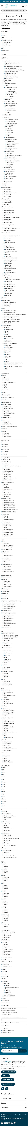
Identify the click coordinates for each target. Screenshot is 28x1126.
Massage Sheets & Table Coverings (12, 217)
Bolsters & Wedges (9, 126)
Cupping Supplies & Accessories (12, 63)
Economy (7, 354)
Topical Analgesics (6, 627)
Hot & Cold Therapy (6, 461)
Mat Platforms (7, 327)
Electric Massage (7, 201)
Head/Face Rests (7, 531)
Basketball (4, 869)
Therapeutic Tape (11, 157)
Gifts (3, 48)
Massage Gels (5, 591)
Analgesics (6, 464)
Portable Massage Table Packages (11, 228)
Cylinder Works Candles (7, 961)
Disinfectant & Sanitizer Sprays (11, 635)
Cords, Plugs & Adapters (10, 105)
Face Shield (7, 655)
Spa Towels (6, 496)
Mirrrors (5, 693)
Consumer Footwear (11, 144)
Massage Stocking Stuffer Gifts (11, 509)
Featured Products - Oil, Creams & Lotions (10, 1022)
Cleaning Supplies (6, 459)
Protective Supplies (6, 417)
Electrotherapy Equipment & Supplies (13, 66)
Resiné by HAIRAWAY (7, 850)
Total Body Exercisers (10, 242)
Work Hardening (8, 295)
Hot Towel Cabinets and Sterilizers (11, 838)
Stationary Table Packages (10, 302)
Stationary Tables (6, 300)
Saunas (4, 297)
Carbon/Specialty (11, 109)
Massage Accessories (9, 210)
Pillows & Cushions (8, 167)
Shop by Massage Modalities (8, 613)
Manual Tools (7, 517)
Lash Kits (6, 715)
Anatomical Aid (7, 560)
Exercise (6, 885)
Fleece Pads (6, 491)
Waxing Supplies (7, 436)
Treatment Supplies (5, 930)
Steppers (7, 252)
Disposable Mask (9, 652)
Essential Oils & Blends (7, 40)
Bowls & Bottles (5, 390)
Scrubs (3, 978)
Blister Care (9, 153)
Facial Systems (7, 189)
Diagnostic (6, 81)
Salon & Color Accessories (10, 695)
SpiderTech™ (5, 446)
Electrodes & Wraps (9, 107)
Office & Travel (8, 174)
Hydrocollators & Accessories (10, 478)
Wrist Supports (10, 166)
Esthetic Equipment (6, 187)
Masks (5, 758)
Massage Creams (6, 588)
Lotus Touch (5, 579)
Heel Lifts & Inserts (11, 146)
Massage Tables (7, 219)
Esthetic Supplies (5, 373)
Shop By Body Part (5, 765)
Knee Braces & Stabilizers (12, 148)
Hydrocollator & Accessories (10, 193)
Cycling (4, 875)
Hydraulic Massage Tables (8, 1030)
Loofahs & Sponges (6, 402)
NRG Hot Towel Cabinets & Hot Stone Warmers (13, 1017)
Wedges (8, 135)
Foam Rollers (8, 240)
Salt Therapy (5, 976)
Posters (5, 568)
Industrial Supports (11, 121)
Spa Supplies (7, 220)
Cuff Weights (8, 277)
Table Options (7, 305)
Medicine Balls (8, 281)
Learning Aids (5, 558)
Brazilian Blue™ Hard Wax (9, 855)
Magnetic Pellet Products (11, 68)
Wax (5, 819)
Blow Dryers (6, 701)
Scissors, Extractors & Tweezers (9, 426)
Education (6, 553)
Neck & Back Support (8, 532)
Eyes (3, 777)
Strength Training (8, 275)
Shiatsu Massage (8, 620)
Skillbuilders (9, 128)
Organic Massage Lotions (9, 606)
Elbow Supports (10, 162)
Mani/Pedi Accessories (9, 723)
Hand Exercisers (8, 288)
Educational (6, 543)
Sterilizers (4, 428)
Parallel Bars (8, 340)
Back (3, 772)
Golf (3, 883)
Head (3, 786)
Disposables (6, 379)
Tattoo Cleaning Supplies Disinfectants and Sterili (15, 314)
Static (6, 334)
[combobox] (14, 10)
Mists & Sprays (5, 50)
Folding (6, 332)
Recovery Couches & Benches (12, 364)
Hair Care (4, 705)
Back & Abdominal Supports (11, 119)
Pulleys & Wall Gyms (9, 290)
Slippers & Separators (9, 411)
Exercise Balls (8, 261)
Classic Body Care (8, 583)
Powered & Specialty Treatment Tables (14, 363)
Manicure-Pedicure (6, 404)
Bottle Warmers (7, 835)
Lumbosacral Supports (12, 123)
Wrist (3, 806)
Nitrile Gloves (8, 661)
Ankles (3, 767)
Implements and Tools (9, 721)
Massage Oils (5, 598)
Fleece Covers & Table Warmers (10, 1012)
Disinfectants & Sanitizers (8, 397)
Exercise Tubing (8, 266)
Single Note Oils (7, 45)
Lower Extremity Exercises (10, 268)
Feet (3, 779)
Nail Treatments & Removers (10, 732)
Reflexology (6, 204)
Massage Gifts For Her (9, 500)
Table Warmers (7, 494)
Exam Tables (8, 356)
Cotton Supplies (5, 394)
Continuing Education (7, 549)
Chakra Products (7, 935)
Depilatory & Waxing (6, 813)
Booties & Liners (7, 406)
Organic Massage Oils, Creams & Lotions (11, 601)
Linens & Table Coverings (8, 482)
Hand (3, 784)
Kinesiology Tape (5, 440)
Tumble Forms (10, 132)
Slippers (5, 385)
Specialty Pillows (9, 178)
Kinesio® (4, 442)
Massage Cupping (8, 616)
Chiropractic (5, 59)
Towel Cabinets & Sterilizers (10, 748)
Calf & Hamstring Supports (13, 143)
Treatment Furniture (6, 325)
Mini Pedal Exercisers (10, 249)
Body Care (4, 811)
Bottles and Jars (7, 823)
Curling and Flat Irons (8, 703)
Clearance (3, 54)
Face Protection (7, 650)
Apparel (4, 375)
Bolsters (5, 527)
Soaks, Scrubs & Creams (9, 413)
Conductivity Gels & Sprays (11, 103)
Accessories (8, 345)
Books (3, 541)
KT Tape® (4, 454)
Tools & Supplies (9, 78)
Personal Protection (6, 647)
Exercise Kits (8, 265)
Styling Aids (6, 422)
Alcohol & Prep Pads (8, 638)
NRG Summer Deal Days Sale (9, 1008)
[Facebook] (2, 1088)
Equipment (3, 57)
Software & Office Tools (9, 571)
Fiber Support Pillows (10, 169)
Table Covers (7, 681)
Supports (6, 865)
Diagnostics (5, 665)
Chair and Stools (7, 322)
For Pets (7, 988)
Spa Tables (6, 843)
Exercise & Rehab (8, 114)
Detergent (6, 642)
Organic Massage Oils (8, 608)
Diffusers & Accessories (7, 37)
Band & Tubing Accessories (11, 260)
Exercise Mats (8, 238)
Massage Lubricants (8, 215)
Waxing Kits (6, 435)
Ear (3, 774)
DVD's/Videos (5, 551)
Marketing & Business (8, 545)
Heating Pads (7, 469)
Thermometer (7, 667)
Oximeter (6, 668)
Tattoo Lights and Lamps (9, 317)
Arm (3, 769)
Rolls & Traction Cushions (11, 176)
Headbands (6, 380)
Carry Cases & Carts (8, 529)
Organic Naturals (7, 586)
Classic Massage (7, 584)
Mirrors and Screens (9, 338)
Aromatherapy (4, 31)
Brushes (4, 392)
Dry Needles (8, 64)
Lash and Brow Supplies (9, 712)
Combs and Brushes (8, 692)
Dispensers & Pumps (8, 643)
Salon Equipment (6, 740)
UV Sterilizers (7, 676)
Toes (3, 803)
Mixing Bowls (7, 760)
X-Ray (5, 185)
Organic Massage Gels (9, 604)
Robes (5, 384)
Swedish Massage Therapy (10, 623)
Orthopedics (6, 117)
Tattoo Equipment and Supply (9, 310)
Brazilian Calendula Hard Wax (10, 857)
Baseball (4, 862)
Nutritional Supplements (10, 73)
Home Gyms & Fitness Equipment (12, 279)
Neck (3, 796)
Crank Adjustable (9, 329)
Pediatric (7, 361)
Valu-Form (9, 134)
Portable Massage (8, 202)
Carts (6, 85)
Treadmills (7, 254)
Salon (3, 420)
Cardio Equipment (8, 244)
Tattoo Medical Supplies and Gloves (12, 319)
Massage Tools (5, 514)
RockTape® (5, 444)
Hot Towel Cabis (7, 191)
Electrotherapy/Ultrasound (11, 87)
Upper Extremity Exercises (10, 286)
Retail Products (7, 569)
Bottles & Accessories (7, 576)
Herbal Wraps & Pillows (9, 471)
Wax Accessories (7, 854)
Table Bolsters (10, 130)
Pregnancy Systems (8, 534)
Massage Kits (5, 593)
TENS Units (7, 99)
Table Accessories (6, 522)
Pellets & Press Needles (10, 75)
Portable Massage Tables (8, 225)
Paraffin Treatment (8, 479)
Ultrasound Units (10, 96)
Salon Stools (6, 745)
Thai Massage (7, 625)
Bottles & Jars (7, 755)
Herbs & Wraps (5, 964)
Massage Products (5, 457)
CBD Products (7, 983)
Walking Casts (10, 149)
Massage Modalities (8, 555)
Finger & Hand (10, 164)
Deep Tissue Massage (9, 615)
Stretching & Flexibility (10, 272)
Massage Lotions (6, 596)
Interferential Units (11, 91)
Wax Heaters (6, 433)
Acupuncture (7, 61)
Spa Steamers (7, 840)
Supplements (5, 981)
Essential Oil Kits (7, 42)
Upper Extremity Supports (11, 158)
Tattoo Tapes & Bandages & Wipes (11, 321)
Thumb (4, 801)
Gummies (7, 990)
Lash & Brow (5, 708)
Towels (5, 697)
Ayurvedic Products (8, 934)
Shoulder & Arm (8, 292)
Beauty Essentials (6, 690)
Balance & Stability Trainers (11, 237)
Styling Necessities (8, 423)
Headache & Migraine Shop (9, 1010)
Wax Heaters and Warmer (9, 815)
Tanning (4, 847)
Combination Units (11, 89)
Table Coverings (7, 536)
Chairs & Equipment (8, 408)
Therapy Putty (8, 293)
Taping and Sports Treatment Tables (13, 366)
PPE (2, 631)
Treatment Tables (8, 349)
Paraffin (4, 974)
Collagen (4, 959)
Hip (3, 789)
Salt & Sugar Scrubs (6, 610)
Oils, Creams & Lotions (6, 575)
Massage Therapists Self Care (9, 511)
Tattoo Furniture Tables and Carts (11, 316)
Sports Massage (7, 622)
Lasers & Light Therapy (12, 92)
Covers (3, 679)
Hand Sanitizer (7, 640)
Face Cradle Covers (8, 489)
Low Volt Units (10, 94)
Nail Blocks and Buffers (9, 726)
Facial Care (4, 399)
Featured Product (5, 1025)
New (2, 1019)
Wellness (6, 866)
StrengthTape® (5, 449)
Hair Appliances (5, 699)
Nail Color (6, 728)
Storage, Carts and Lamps (10, 845)
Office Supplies (7, 115)
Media (2, 539)
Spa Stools (6, 842)
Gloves (5, 657)
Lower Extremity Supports (11, 139)
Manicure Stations (8, 742)
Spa (2, 809)
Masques (4, 969)
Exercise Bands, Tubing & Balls (10, 258)
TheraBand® (5, 451)
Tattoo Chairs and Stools (9, 312)
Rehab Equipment (8, 336)
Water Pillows (8, 180)
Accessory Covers (8, 684)
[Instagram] (6, 1088)
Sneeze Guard (7, 675)
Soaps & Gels (7, 954)
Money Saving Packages (7, 206)
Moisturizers (6, 725)
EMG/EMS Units (8, 98)
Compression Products (10, 137)
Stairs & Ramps (8, 341)
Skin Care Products (8, 761)
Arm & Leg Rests (7, 524)
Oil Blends (6, 44)
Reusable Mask (8, 653)
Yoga (3, 922)
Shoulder (4, 798)
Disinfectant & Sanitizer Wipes (10, 636)
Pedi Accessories (9, 737)
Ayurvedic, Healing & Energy (8, 932)
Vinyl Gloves (8, 659)
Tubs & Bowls (7, 415)
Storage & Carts (7, 196)
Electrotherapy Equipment (10, 83)
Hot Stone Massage (8, 472)
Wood (6, 370)
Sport (2, 861)
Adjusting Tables (7, 80)
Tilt (6, 368)
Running (4, 891)
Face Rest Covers (8, 683)
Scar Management (8, 951)
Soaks (5, 733)
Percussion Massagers (9, 519)
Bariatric (7, 352)
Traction (5, 183)
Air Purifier (6, 673)
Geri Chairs (7, 358)
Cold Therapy (7, 467)
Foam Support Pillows (10, 171)
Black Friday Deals (7, 1014)
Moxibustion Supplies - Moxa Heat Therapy (14, 69)
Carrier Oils (4, 35)
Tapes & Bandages (9, 151)
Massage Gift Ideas (6, 498)
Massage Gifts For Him (9, 502)
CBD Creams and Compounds (12, 987)
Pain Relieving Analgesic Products (12, 466)
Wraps (8, 112)
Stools (3, 308)
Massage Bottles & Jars (9, 212)
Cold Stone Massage (7, 957)
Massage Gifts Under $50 (9, 507)
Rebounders (8, 270)
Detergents (6, 486)
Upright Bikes (8, 256)
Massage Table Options (9, 227)
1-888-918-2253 (22, 1)
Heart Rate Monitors (9, 247)
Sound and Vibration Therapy (11, 76)
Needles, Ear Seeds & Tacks (11, 71)
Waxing (4, 431)
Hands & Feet (7, 946)
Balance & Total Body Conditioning (11, 235)
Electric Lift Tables (6, 1032)
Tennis (3, 899)
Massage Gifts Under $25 (9, 505)
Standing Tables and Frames (10, 343)
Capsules (7, 985)
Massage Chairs (6, 198)
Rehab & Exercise (6, 233)
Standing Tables (8, 347)
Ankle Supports (10, 141)
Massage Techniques (8, 547)
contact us (8, 1061)
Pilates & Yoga (8, 283)
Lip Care (5, 947)
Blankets (6, 484)
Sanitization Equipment (7, 671)
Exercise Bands (8, 263)
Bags (5, 377)
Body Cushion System (9, 525)
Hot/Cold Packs (7, 476)
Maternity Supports (11, 125)
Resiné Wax (6, 852)
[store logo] (11, 6)
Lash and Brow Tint (8, 713)
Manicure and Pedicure (7, 718)
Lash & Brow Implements (9, 710)
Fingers (4, 781)
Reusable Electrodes (11, 110)
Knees (3, 791)
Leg (3, 794)
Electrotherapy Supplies (9, 101)
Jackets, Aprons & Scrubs (9, 382)
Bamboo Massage (6, 939)
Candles (4, 33)
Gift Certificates (7, 566)
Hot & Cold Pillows (9, 173)
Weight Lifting (5, 914)
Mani (5, 735)
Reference (6, 274)
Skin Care (4, 753)
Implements (6, 410)
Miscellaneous (7, 645)
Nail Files (6, 730)
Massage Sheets (7, 492)
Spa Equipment (7, 194)
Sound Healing (7, 937)
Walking (4, 907)
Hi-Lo (6, 359)
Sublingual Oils (8, 994)
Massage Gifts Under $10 (9, 504)
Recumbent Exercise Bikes (11, 251)
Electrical (6, 516)
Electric (6, 331)
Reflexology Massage (8, 618)
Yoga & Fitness (5, 1005)
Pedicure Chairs (7, 743)
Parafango (4, 971)
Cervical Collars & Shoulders (13, 160)
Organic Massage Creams (9, 603)
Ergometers (8, 246)
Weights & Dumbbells (10, 284)
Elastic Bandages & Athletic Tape (14, 155)
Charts (5, 561)
